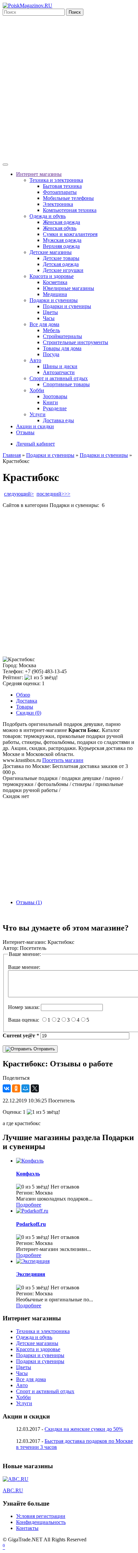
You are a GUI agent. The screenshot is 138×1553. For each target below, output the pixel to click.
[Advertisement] (69, 88)
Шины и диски (60, 366)
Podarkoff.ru (31, 1224)
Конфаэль (28, 1174)
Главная (12, 455)
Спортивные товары (66, 384)
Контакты (27, 1528)
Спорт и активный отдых (58, 378)
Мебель (51, 330)
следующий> (19, 494)
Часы (49, 318)
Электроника (58, 204)
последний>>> (53, 494)
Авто (35, 360)
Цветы (50, 312)
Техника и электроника (56, 180)
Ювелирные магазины (68, 288)
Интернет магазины (39, 174)
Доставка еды (58, 420)
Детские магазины (50, 252)
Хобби (36, 390)
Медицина (55, 294)
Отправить (43, 1048)
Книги (50, 402)
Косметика (55, 282)
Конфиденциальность (41, 1522)
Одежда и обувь (47, 216)
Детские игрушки (63, 270)
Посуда (51, 354)
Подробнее (28, 1205)
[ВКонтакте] (7, 1088)
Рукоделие (55, 408)
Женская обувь (59, 228)
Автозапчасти (59, 372)
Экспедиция (30, 1274)
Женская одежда (61, 222)
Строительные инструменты (75, 342)
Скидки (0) (28, 713)
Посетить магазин (62, 760)
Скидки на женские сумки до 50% (84, 1429)
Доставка (26, 701)
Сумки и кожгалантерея (70, 234)
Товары (24, 707)
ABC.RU (13, 1490)
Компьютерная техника (69, 210)
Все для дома (44, 324)
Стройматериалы (62, 336)
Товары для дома (62, 348)
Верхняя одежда (61, 246)
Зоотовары (55, 396)
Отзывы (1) (29, 902)
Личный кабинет (35, 444)
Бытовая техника (62, 186)
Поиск (75, 12)
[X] (35, 1088)
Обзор (23, 695)
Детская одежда (61, 264)
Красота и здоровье (51, 276)
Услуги (37, 414)
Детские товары (61, 258)
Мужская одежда (62, 240)
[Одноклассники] (16, 1088)
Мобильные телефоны (68, 198)
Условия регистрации (40, 1516)
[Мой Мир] (25, 1088)
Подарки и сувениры (53, 300)
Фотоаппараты (60, 192)
